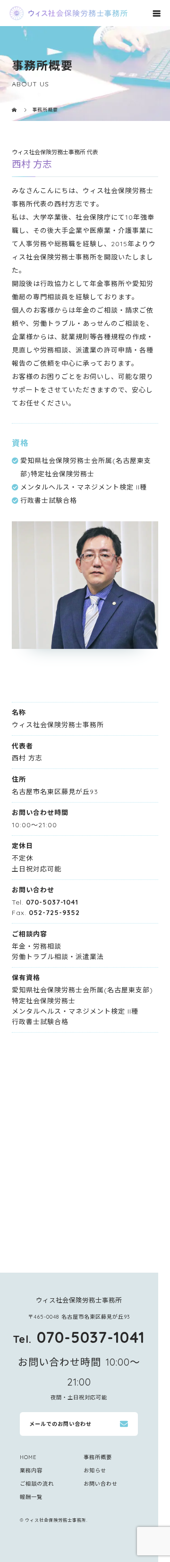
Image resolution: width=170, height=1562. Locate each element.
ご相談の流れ (37, 1483)
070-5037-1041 (52, 902)
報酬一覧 (31, 1497)
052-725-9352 (54, 912)
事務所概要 (98, 1457)
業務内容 (31, 1470)
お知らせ (95, 1470)
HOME (28, 1457)
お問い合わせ (101, 1483)
